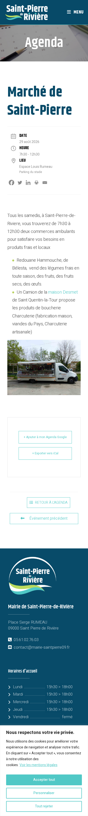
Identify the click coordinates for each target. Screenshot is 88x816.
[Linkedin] (28, 182)
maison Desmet (63, 292)
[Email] (44, 182)
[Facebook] (11, 182)
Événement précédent (48, 518)
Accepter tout (44, 779)
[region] (44, 770)
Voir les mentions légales (38, 765)
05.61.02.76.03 (26, 640)
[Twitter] (19, 182)
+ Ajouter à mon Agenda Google (45, 437)
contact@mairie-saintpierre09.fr (42, 647)
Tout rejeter (44, 806)
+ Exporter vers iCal (45, 453)
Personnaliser (44, 793)
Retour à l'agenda (51, 502)
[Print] (36, 182)
